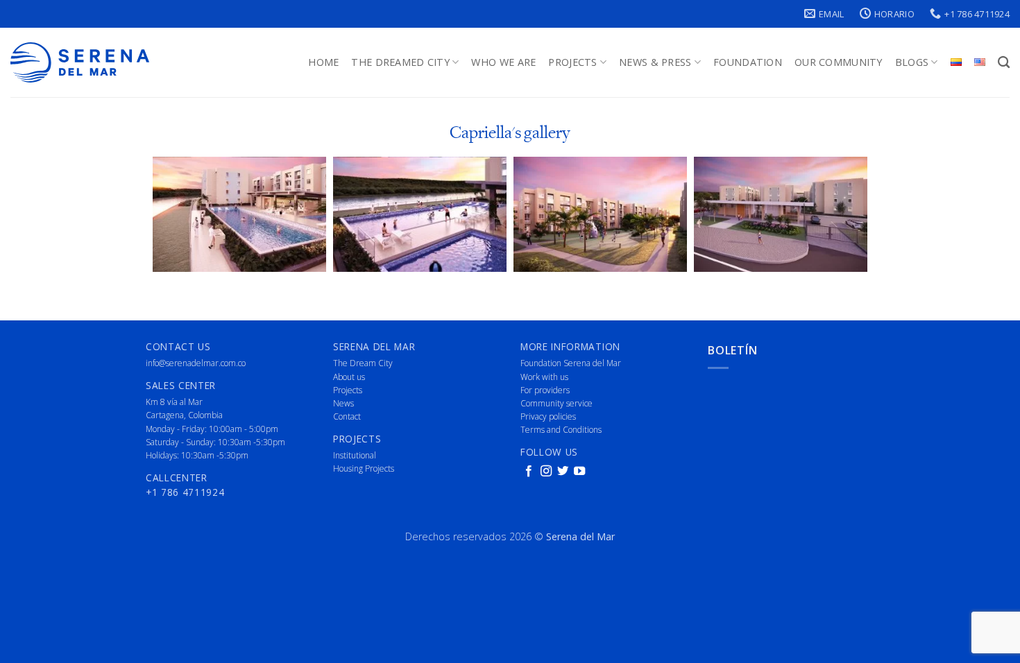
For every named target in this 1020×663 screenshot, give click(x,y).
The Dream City (363, 363)
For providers (545, 390)
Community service (556, 403)
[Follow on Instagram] (546, 471)
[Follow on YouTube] (579, 471)
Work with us (544, 377)
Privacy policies (548, 416)
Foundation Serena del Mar (570, 363)
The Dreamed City (400, 62)
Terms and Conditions (561, 430)
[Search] (1004, 63)
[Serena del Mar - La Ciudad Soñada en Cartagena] (79, 62)
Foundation (747, 62)
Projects (572, 62)
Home (323, 62)
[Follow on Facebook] (528, 471)
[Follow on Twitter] (562, 471)
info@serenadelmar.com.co (196, 363)
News (343, 403)
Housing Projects (363, 468)
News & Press (655, 62)
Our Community (838, 62)
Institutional (354, 455)
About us (349, 377)
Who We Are (503, 62)
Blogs (911, 62)
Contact (347, 416)
